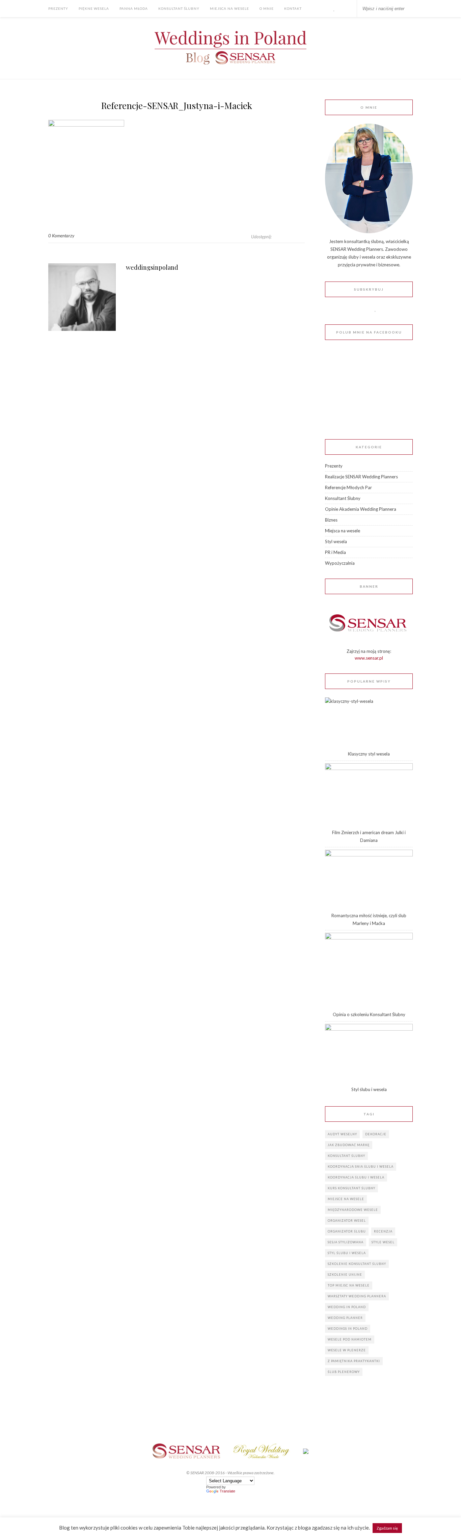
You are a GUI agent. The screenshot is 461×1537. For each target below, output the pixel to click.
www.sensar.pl (369, 658)
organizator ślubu (347, 1231)
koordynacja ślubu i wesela (356, 1177)
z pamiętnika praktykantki (354, 1361)
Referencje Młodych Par (348, 487)
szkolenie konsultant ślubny (357, 1264)
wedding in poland (347, 1307)
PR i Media (335, 552)
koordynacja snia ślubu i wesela (361, 1166)
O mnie (267, 8)
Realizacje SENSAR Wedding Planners (361, 476)
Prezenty (58, 8)
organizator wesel (347, 1220)
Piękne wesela (94, 8)
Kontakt (293, 8)
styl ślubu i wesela (347, 1253)
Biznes (331, 520)
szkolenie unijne (345, 1274)
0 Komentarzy (61, 235)
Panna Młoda (133, 8)
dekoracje (375, 1134)
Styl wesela (336, 541)
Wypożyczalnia (340, 563)
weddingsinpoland (152, 267)
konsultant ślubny (346, 1156)
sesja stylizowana (345, 1242)
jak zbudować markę (349, 1145)
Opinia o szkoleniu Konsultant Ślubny (369, 1014)
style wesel (383, 1242)
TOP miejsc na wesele (349, 1285)
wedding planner (345, 1318)
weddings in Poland (348, 1328)
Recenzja (383, 1231)
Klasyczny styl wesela (369, 754)
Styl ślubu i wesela (369, 1089)
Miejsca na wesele (229, 8)
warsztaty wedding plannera (357, 1296)
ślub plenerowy (344, 1372)
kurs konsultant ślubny (351, 1188)
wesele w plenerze (347, 1350)
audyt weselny (342, 1134)
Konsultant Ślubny (178, 8)
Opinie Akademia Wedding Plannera (360, 509)
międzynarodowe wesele (353, 1210)
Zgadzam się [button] (387, 1528)
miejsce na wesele (346, 1199)
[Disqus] (176, 436)
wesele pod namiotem (350, 1339)
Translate (227, 1491)
